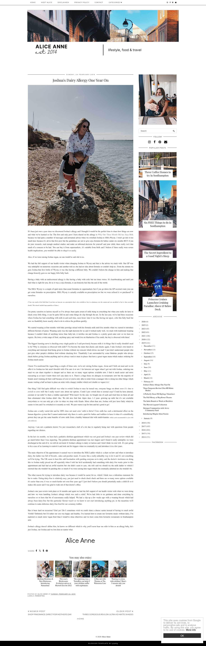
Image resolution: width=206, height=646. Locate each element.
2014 (144, 437)
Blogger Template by (103, 643)
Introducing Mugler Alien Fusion (155, 414)
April (146, 374)
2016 (144, 430)
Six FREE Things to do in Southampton (157, 224)
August (146, 360)
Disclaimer (63, 2)
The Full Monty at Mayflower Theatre (157, 397)
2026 (144, 321)
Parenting (40, 596)
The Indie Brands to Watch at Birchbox (158, 401)
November (148, 349)
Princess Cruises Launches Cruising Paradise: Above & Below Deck (158, 304)
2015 (144, 433)
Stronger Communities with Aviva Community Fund (156, 409)
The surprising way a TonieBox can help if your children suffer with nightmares (82, 582)
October (147, 353)
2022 (144, 332)
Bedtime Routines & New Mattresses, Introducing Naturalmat (45, 582)
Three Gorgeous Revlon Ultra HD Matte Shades (158, 389)
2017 (144, 426)
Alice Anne (106, 636)
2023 (144, 328)
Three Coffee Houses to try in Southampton (158, 173)
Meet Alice (46, 2)
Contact (99, 2)
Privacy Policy (81, 2)
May (145, 371)
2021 (144, 336)
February (147, 381)
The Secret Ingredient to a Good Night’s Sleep (157, 254)
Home (33, 2)
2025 (144, 325)
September (148, 356)
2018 (144, 423)
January (147, 418)
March (146, 378)
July (145, 363)
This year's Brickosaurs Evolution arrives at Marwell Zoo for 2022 (63, 582)
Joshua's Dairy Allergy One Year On (156, 384)
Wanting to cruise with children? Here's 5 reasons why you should (118, 582)
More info (191, 629)
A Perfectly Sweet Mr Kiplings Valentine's (159, 394)
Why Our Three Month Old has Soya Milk (115, 234)
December (147, 346)
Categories (115, 2)
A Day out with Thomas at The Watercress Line (100, 581)
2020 (144, 339)
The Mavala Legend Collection (155, 404)
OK (182, 635)
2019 (144, 343)
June (145, 367)
